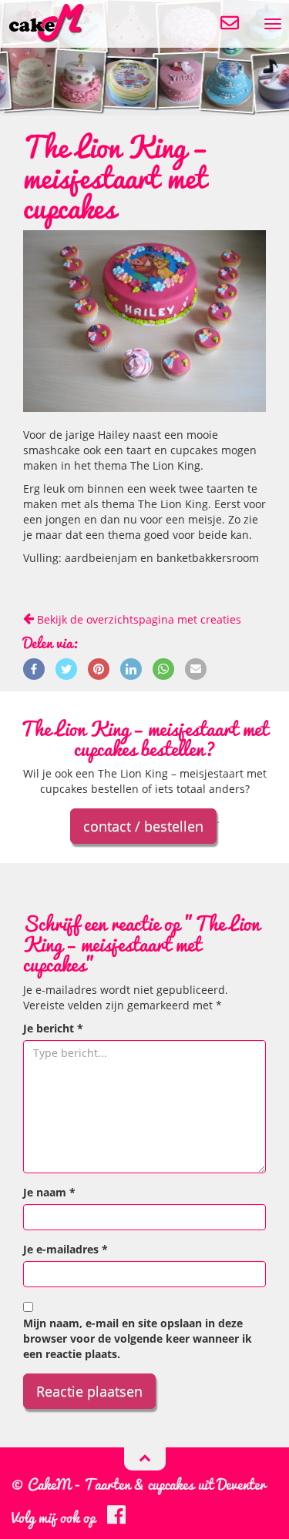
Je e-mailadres (65, 1249)
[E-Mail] (196, 667)
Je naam (49, 1192)
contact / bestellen (143, 826)
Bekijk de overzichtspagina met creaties (137, 619)
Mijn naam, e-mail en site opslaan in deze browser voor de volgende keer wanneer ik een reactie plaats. (137, 1338)
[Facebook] (34, 667)
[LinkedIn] (131, 667)
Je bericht (53, 1028)
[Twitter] (66, 667)
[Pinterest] (98, 667)
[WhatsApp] (163, 667)
